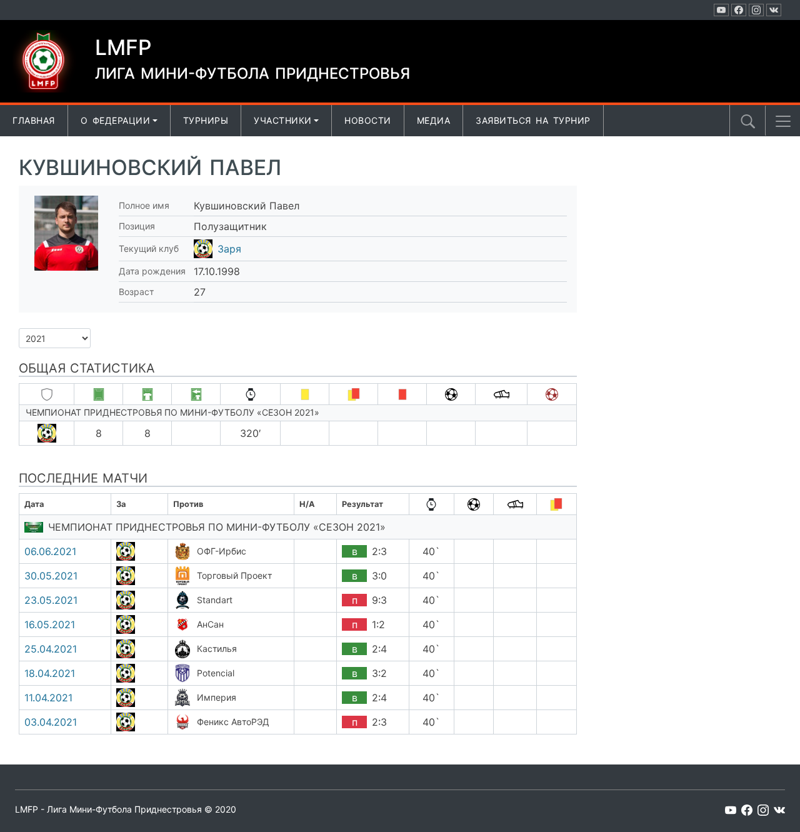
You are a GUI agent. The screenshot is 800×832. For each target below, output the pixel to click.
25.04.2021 (50, 649)
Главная (33, 120)
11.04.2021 (48, 697)
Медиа (434, 120)
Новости (367, 120)
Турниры (206, 120)
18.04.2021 (49, 673)
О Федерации (116, 120)
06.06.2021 (50, 551)
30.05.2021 (51, 575)
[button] (783, 121)
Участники (283, 120)
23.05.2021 (51, 600)
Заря (229, 249)
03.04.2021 (50, 722)
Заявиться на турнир (533, 120)
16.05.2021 (49, 624)
